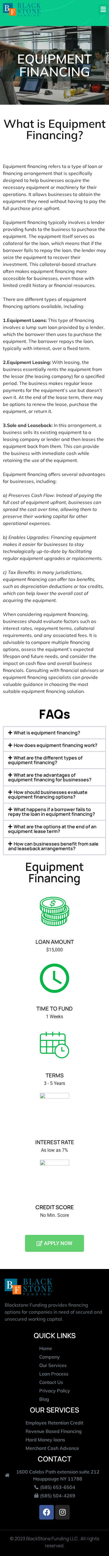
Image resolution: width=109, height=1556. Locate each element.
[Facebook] (46, 1512)
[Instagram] (62, 1512)
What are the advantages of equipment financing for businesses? (50, 777)
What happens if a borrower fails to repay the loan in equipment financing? (51, 811)
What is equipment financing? (47, 732)
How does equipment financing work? (55, 745)
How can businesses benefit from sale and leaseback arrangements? (53, 846)
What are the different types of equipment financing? (45, 760)
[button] (103, 9)
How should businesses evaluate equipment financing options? (47, 794)
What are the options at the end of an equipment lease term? (52, 828)
